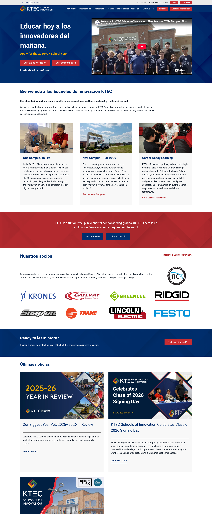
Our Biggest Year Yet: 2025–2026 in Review (58, 424)
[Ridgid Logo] (172, 292)
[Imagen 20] (38, 291)
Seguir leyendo (31, 451)
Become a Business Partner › (177, 254)
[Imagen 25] (127, 308)
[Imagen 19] (38, 310)
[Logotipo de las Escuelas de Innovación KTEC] (36, 7)
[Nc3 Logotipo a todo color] (176, 267)
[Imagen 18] (83, 293)
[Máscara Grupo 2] (83, 308)
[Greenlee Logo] (127, 292)
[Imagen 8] (172, 311)
